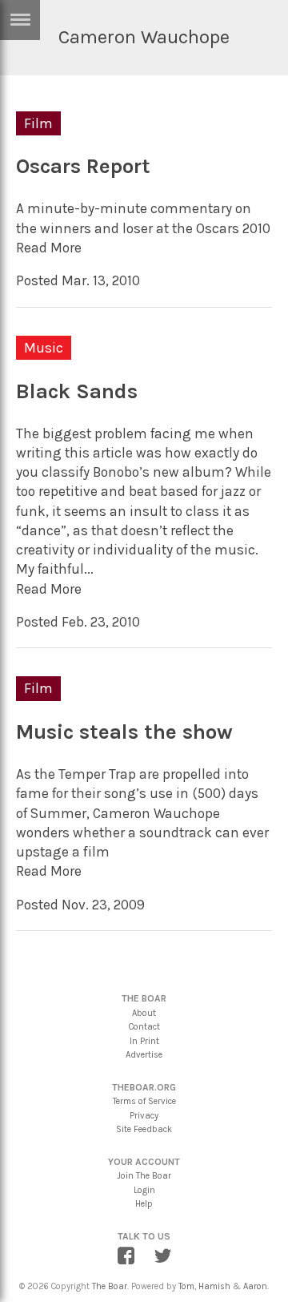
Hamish (214, 1286)
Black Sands (77, 391)
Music (43, 348)
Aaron (255, 1286)
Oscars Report (83, 166)
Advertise (144, 1055)
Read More (49, 248)
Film (38, 123)
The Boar (109, 1286)
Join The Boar (144, 1176)
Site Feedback (144, 1129)
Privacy (144, 1116)
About (144, 1013)
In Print (144, 1041)
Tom (186, 1286)
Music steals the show (124, 732)
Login (144, 1190)
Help (144, 1204)
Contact (144, 1027)
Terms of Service (144, 1101)
